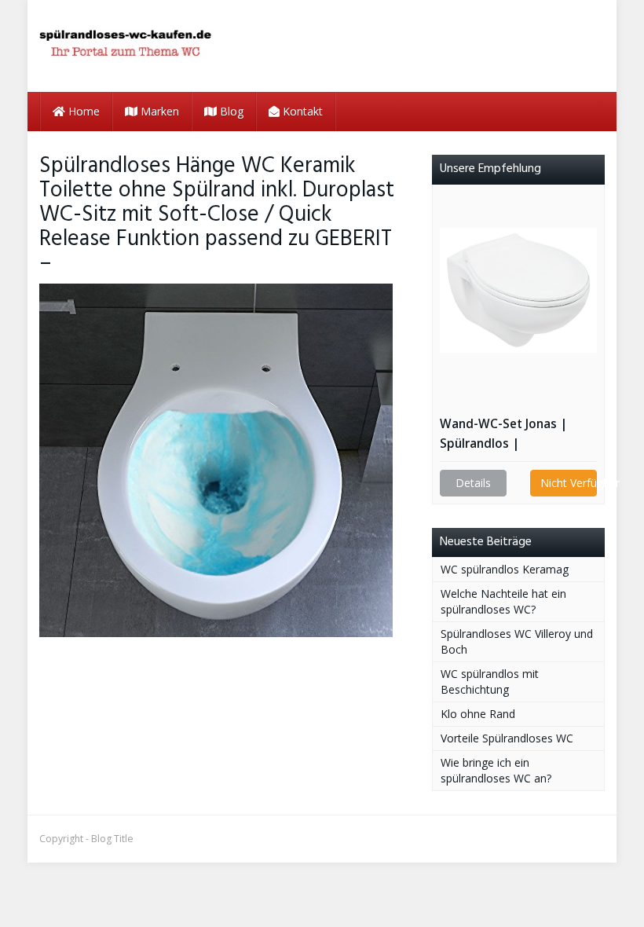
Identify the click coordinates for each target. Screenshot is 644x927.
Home (82, 111)
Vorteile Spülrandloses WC (507, 738)
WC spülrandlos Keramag (505, 569)
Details (473, 482)
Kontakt (301, 111)
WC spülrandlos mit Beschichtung (490, 681)
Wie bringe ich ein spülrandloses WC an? (496, 770)
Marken (158, 111)
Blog (230, 111)
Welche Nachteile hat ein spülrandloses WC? (503, 601)
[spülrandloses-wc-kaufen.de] (125, 46)
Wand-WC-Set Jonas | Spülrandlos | (503, 434)
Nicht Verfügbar (568, 482)
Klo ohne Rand (478, 713)
